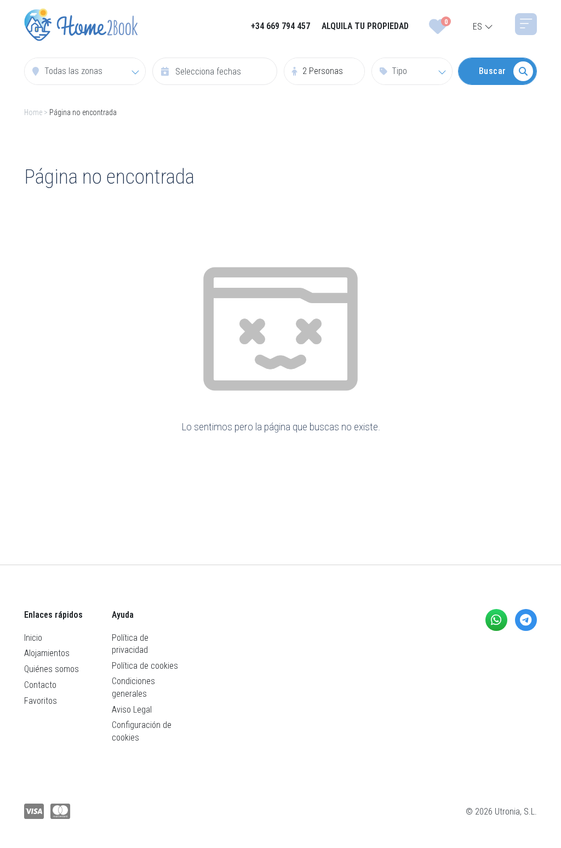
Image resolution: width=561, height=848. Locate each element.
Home (33, 112)
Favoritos (40, 701)
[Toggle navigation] (526, 24)
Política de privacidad (130, 644)
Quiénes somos (51, 669)
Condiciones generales (133, 687)
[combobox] (85, 71)
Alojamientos (47, 653)
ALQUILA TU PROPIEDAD (365, 26)
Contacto (40, 685)
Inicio (33, 638)
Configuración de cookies (141, 731)
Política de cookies (145, 666)
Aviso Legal (132, 709)
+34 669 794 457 (280, 26)
